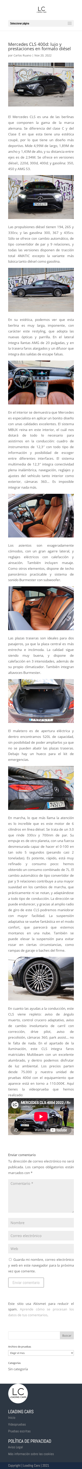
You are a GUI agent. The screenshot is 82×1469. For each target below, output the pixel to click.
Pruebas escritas (19, 1431)
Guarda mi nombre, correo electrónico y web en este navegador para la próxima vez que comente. (41, 1265)
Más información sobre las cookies (31, 1454)
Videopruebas (17, 1424)
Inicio (11, 1417)
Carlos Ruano (22, 55)
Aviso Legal (15, 1447)
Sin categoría (18, 1369)
